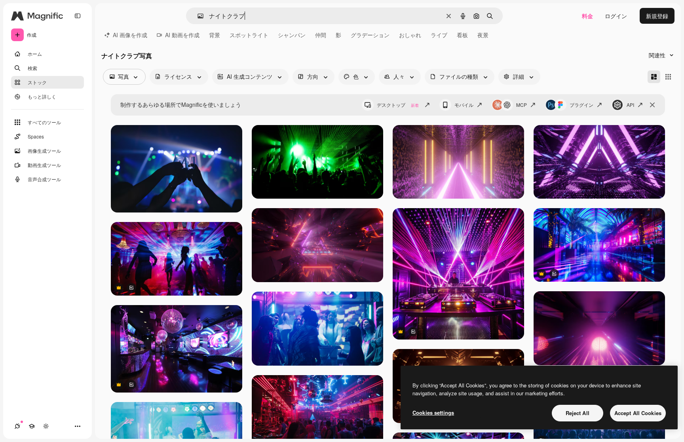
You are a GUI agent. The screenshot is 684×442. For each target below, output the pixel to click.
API (630, 104)
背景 (214, 35)
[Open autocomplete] (197, 16)
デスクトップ (398, 104)
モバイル (463, 104)
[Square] (668, 76)
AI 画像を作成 (130, 35)
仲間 (320, 35)
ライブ (439, 35)
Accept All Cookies (637, 413)
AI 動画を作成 (182, 35)
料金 (587, 16)
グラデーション (370, 35)
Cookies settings (433, 412)
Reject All (577, 413)
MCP (521, 104)
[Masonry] (654, 76)
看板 (462, 35)
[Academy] (31, 426)
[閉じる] (652, 105)
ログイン (616, 16)
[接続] (17, 426)
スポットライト (249, 35)
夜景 (482, 35)
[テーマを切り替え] (46, 426)
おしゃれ (410, 35)
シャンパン (292, 35)
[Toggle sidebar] (77, 15)
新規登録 (657, 16)
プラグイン (581, 104)
